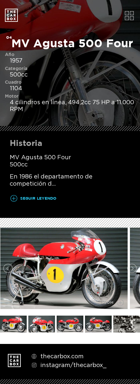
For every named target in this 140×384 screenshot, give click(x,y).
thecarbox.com (62, 356)
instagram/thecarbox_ (73, 365)
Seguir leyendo (38, 198)
